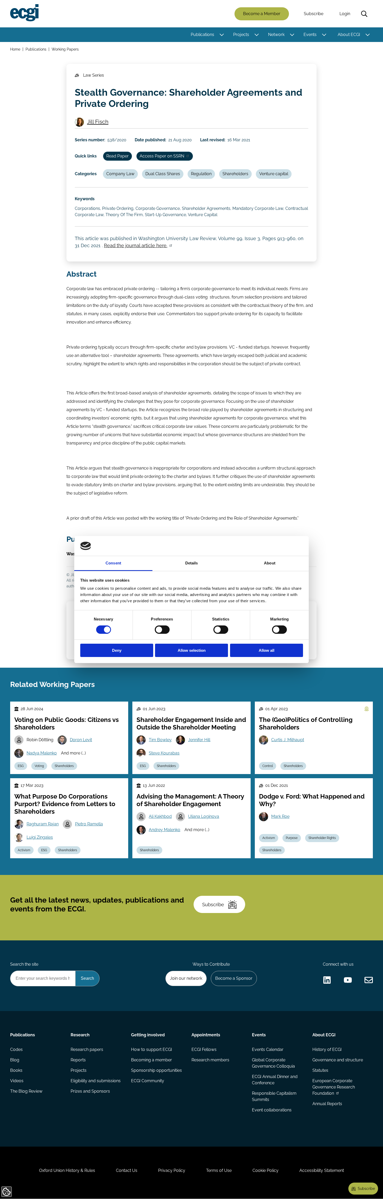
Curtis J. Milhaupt (287, 739)
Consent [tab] (113, 563)
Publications (202, 34)
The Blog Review (26, 1091)
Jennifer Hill (199, 739)
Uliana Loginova (203, 816)
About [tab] (269, 563)
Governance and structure (337, 1059)
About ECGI (349, 34)
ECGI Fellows (204, 1049)
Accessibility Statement (321, 1170)
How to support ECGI (151, 1049)
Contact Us (126, 1170)
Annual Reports (327, 1103)
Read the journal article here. (135, 245)
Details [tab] (191, 563)
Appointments (205, 1034)
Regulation (201, 173)
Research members (210, 1059)
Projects (241, 34)
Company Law (120, 173)
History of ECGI (327, 1049)
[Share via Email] (369, 980)
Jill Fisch (97, 121)
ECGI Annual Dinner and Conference (275, 1079)
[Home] (24, 12)
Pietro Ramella (89, 823)
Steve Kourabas (164, 753)
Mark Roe (280, 816)
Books (16, 1070)
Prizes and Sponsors (90, 1091)
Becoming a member (151, 1059)
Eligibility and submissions (96, 1080)
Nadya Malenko (42, 753)
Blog (14, 1059)
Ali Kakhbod (160, 816)
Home (15, 49)
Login (344, 13)
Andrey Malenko (164, 829)
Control (267, 766)
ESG (21, 766)
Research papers (87, 1049)
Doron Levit (81, 739)
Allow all (266, 650)
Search (364, 13)
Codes (16, 1049)
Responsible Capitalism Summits (274, 1096)
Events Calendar (267, 1049)
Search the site (24, 964)
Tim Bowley (160, 739)
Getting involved (148, 1034)
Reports (78, 1059)
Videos (16, 1080)
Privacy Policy (171, 1170)
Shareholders (235, 173)
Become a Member (261, 13)
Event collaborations (272, 1109)
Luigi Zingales (40, 837)
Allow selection (192, 650)
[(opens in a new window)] (327, 980)
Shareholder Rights (322, 838)
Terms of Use (219, 1170)
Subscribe (313, 13)
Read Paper (117, 156)
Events (310, 34)
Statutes (320, 1070)
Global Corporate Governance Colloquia (273, 1063)
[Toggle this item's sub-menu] (221, 35)
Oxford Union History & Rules (67, 1170)
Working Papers (65, 49)
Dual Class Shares (162, 173)
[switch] (162, 629)
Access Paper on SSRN (162, 156)
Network (276, 34)
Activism (24, 850)
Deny (116, 650)
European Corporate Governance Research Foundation (333, 1087)
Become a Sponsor (233, 978)
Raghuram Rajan (43, 823)
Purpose (292, 838)
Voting (39, 766)
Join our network (186, 978)
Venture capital (273, 173)
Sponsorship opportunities (156, 1070)
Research (80, 1034)
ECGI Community (147, 1080)
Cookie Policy (265, 1170)
